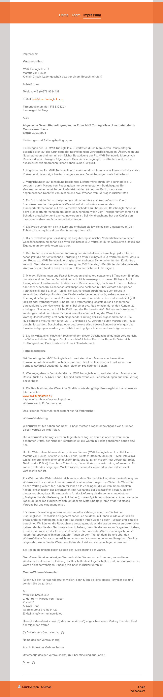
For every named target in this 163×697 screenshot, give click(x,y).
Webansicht (137, 690)
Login (141, 686)
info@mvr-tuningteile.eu (47, 99)
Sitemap (46, 686)
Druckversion (30, 686)
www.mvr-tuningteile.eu (37, 395)
